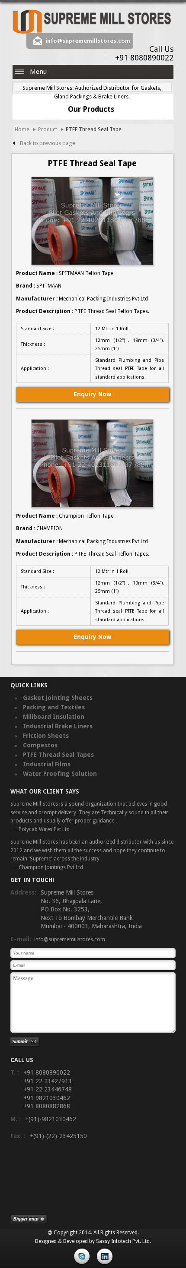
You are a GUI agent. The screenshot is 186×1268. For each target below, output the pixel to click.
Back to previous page (47, 143)
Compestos (39, 745)
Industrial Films (46, 764)
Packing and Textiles (53, 707)
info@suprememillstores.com (87, 41)
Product (47, 129)
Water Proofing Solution (59, 773)
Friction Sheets (45, 735)
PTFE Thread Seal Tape (94, 129)
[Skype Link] (82, 1261)
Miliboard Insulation (52, 716)
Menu (38, 72)
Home (22, 129)
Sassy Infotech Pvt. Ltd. (123, 1241)
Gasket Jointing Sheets (57, 697)
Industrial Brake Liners (57, 726)
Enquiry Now (92, 394)
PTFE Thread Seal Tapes (57, 754)
